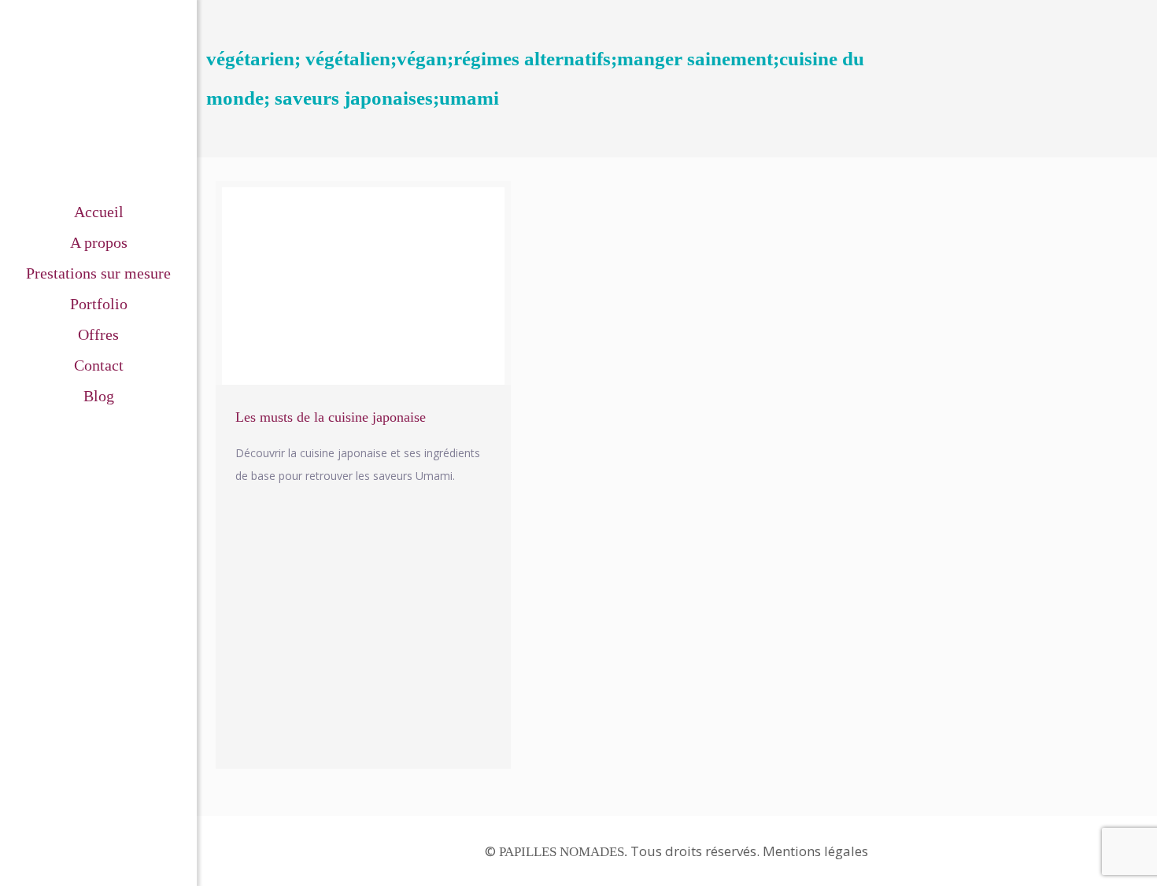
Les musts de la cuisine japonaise (330, 417)
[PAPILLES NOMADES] (98, 98)
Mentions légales (815, 851)
